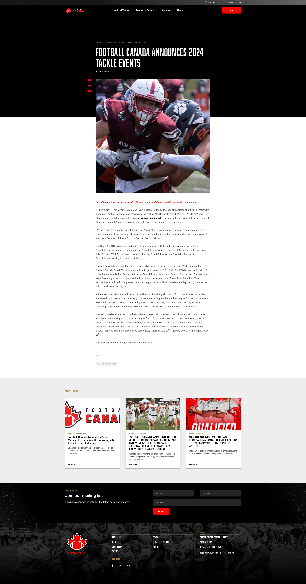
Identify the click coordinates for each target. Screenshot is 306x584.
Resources (166, 10)
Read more (72, 464)
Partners (157, 546)
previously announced (149, 218)
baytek (232, 553)
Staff (114, 541)
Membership (117, 546)
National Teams (121, 10)
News (180, 10)
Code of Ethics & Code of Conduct (214, 537)
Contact (156, 537)
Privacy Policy (206, 541)
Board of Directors (161, 541)
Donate (231, 10)
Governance (116, 537)
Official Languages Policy (210, 546)
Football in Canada (145, 10)
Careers (115, 551)
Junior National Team (106, 364)
